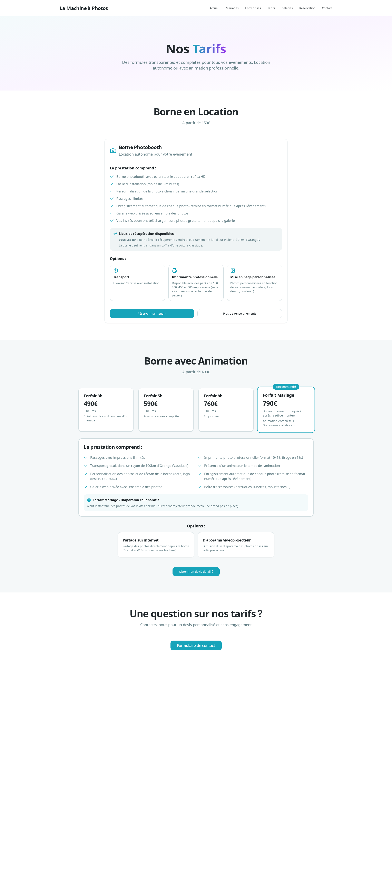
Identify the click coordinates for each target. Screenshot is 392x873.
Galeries (287, 8)
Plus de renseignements (239, 313)
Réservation (307, 8)
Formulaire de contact (196, 645)
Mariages (232, 8)
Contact (327, 8)
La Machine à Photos (84, 8)
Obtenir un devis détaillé (196, 572)
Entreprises (253, 8)
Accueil (214, 8)
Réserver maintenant (152, 313)
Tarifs (271, 8)
